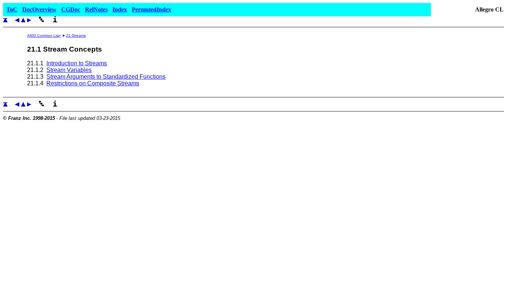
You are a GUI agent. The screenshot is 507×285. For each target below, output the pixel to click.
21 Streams (76, 35)
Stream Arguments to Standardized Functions (106, 76)
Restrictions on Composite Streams (92, 83)
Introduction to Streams (76, 63)
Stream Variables (69, 70)
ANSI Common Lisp (43, 35)
